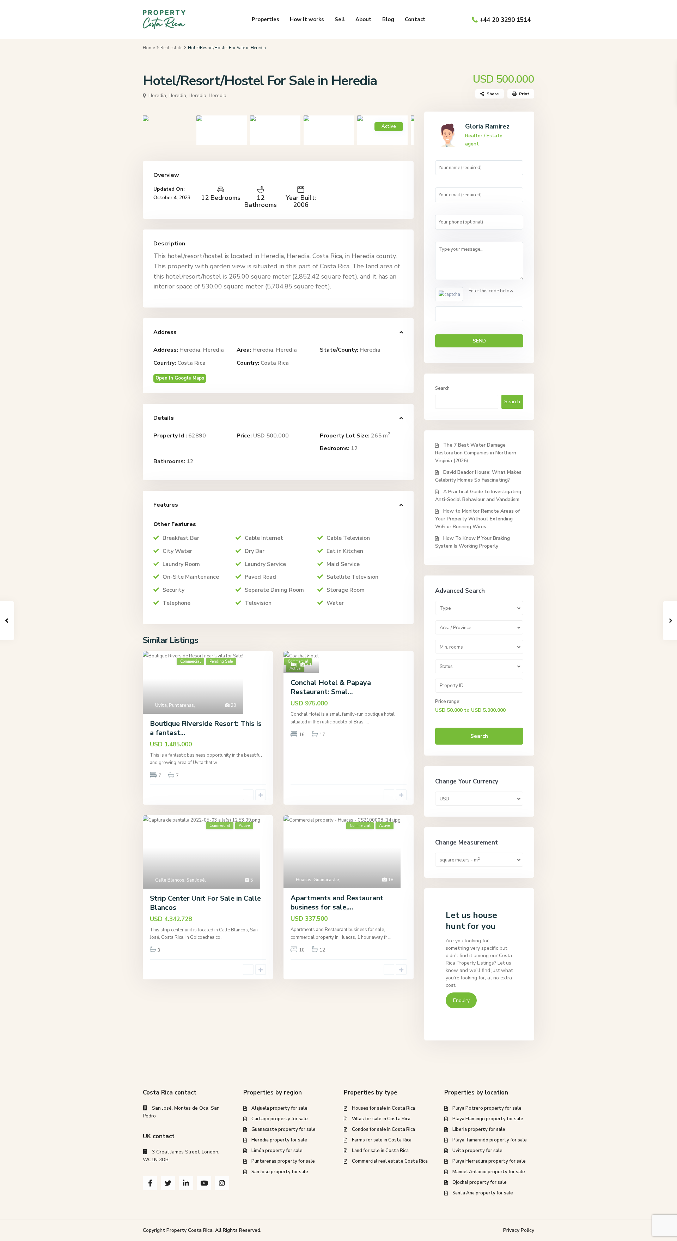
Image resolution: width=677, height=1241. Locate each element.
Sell (340, 19)
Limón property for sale (277, 1150)
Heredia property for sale (279, 1140)
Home (149, 47)
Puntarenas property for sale (283, 1161)
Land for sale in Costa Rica (380, 1150)
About (363, 19)
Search (442, 388)
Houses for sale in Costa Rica (383, 1108)
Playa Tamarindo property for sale (489, 1140)
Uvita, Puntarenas (174, 705)
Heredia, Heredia (207, 95)
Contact (415, 19)
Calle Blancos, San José (180, 880)
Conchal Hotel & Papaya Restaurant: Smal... (331, 687)
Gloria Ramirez (487, 126)
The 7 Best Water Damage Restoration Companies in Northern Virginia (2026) (475, 453)
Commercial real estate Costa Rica (390, 1161)
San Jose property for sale (279, 1172)
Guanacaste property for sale (283, 1129)
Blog (388, 19)
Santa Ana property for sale (482, 1193)
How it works (307, 19)
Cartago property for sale (279, 1119)
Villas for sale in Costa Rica (381, 1119)
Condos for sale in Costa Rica (383, 1129)
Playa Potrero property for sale (487, 1108)
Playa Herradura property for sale (489, 1161)
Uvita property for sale (477, 1150)
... (219, 762)
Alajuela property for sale (279, 1108)
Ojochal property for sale (479, 1182)
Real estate (171, 47)
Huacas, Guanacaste (317, 880)
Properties (265, 19)
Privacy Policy (518, 1230)
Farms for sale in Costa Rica (381, 1140)
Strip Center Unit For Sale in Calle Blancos (205, 903)
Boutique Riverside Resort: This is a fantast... (206, 728)
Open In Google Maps (179, 378)
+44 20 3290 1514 (505, 20)
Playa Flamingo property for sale (487, 1119)
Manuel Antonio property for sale (488, 1172)
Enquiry (461, 1000)
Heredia (370, 350)
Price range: (448, 701)
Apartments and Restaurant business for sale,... (337, 902)
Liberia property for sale (478, 1129)
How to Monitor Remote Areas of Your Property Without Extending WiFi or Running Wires (477, 519)
